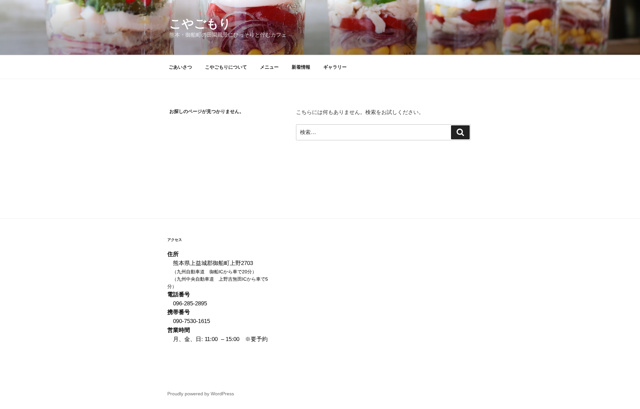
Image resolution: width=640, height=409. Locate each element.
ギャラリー (335, 67)
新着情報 (301, 67)
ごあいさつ (180, 67)
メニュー (269, 67)
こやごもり (200, 23)
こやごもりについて (226, 67)
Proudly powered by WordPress (200, 393)
